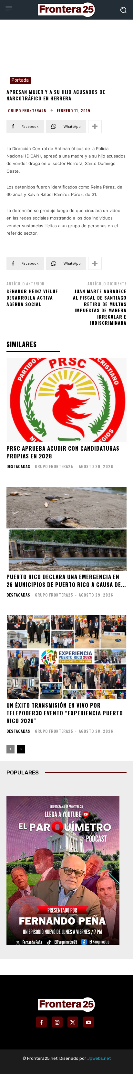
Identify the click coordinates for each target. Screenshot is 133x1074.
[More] (95, 126)
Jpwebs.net (99, 1058)
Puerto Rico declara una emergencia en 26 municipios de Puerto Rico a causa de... (66, 580)
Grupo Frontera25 (27, 111)
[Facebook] (41, 1022)
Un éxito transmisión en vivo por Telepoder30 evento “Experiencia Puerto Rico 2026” (64, 713)
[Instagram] (57, 1022)
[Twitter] (72, 1022)
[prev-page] (10, 749)
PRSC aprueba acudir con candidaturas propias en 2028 (62, 452)
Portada (20, 80)
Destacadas (18, 466)
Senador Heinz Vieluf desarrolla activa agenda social (32, 297)
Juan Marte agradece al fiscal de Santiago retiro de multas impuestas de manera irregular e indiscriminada (100, 307)
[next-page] (21, 749)
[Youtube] (88, 1022)
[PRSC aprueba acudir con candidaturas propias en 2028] (66, 400)
